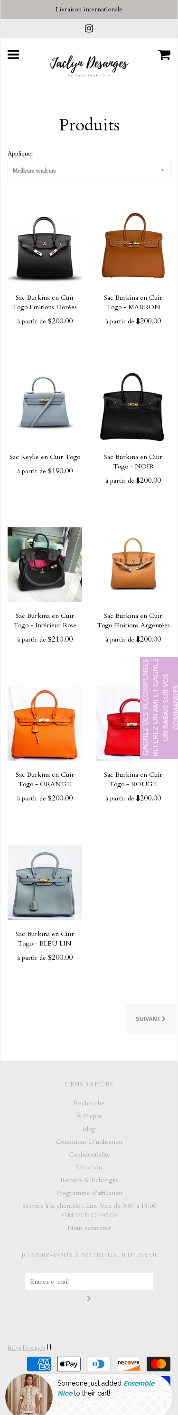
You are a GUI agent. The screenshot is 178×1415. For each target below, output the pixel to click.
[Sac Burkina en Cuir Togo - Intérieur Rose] (45, 564)
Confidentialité (89, 1154)
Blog (89, 1128)
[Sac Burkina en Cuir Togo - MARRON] (133, 245)
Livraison (89, 1167)
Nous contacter (89, 1227)
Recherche (89, 1103)
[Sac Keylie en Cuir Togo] (45, 404)
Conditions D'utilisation (89, 1141)
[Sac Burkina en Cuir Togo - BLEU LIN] (45, 881)
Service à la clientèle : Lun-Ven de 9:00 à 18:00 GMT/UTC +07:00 (89, 1210)
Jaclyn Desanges (27, 1347)
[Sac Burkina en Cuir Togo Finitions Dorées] (45, 245)
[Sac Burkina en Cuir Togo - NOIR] (133, 404)
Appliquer (20, 154)
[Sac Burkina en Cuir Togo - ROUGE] (133, 722)
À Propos (89, 1116)
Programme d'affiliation (89, 1192)
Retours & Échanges (89, 1180)
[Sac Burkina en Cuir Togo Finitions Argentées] (133, 564)
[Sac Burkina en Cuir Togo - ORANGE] (45, 722)
